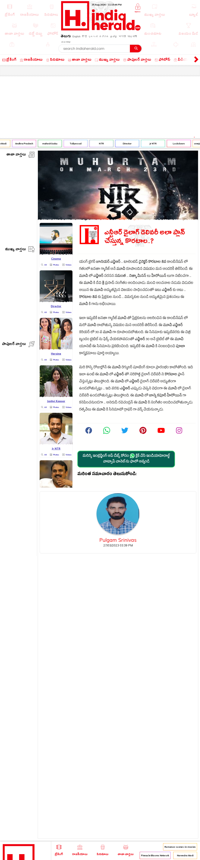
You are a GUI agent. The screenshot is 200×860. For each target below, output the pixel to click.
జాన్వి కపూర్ (157, 396)
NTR (99, 143)
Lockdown (176, 143)
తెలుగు (66, 37)
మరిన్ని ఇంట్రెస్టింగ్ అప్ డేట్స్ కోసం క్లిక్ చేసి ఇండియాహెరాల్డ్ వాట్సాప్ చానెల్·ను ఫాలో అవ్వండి (126, 459)
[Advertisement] (100, 105)
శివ (163, 262)
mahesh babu (47, 143)
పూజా (180, 346)
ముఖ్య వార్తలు (15, 250)
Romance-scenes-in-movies (180, 846)
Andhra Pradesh (22, 143)
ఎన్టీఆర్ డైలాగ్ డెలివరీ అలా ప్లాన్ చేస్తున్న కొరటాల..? (144, 237)
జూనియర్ (103, 262)
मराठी (122, 36)
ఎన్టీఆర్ (115, 262)
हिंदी (84, 36)
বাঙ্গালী (132, 36)
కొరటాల (154, 262)
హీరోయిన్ (158, 276)
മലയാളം (66, 42)
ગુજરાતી (93, 36)
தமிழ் (113, 36)
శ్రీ (103, 283)
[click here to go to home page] (101, 29)
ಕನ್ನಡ (104, 36)
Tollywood (73, 143)
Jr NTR (150, 143)
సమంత (120, 276)
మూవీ (120, 269)
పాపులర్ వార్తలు (14, 344)
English (76, 36)
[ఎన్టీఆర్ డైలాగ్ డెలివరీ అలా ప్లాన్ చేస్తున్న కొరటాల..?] (118, 219)
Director (125, 143)
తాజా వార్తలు (16, 155)
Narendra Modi (185, 855)
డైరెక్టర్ (143, 262)
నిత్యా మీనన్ (137, 276)
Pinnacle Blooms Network (155, 855)
